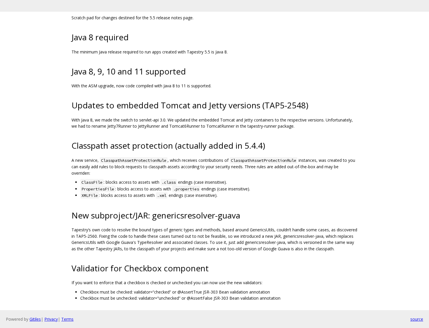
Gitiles (35, 319)
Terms (67, 319)
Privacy (51, 319)
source (416, 319)
